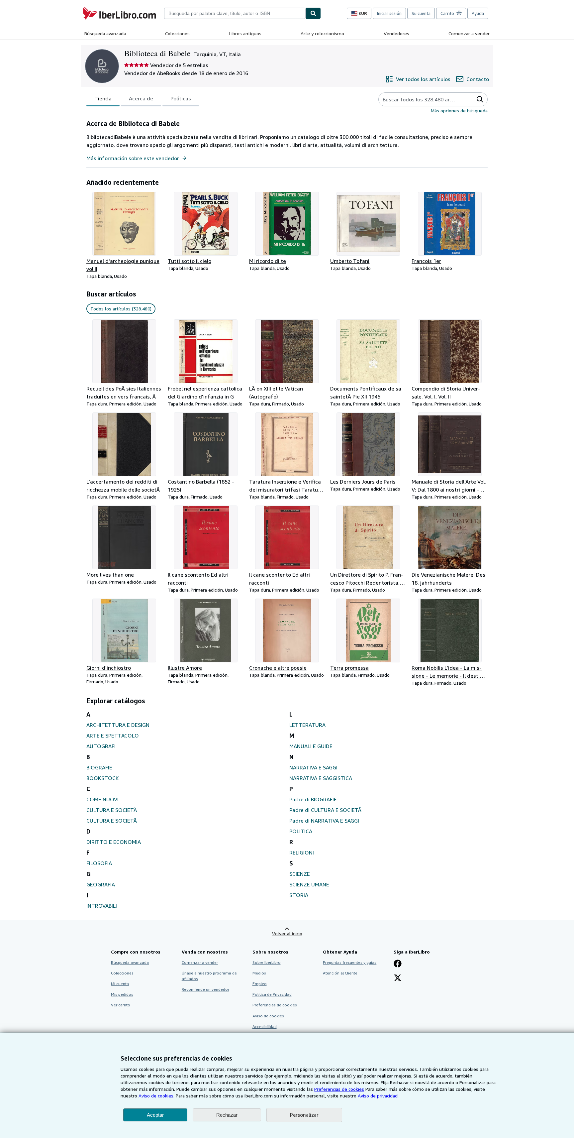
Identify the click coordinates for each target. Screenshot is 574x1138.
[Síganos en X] (398, 978)
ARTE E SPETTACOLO (112, 735)
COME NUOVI (102, 799)
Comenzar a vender (469, 33)
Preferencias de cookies (339, 1089)
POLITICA (300, 831)
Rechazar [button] (227, 1115)
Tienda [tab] (103, 98)
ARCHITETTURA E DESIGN (117, 725)
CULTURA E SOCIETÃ (111, 820)
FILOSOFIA (99, 863)
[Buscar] (313, 13)
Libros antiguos (245, 33)
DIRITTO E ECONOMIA (113, 842)
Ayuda (478, 13)
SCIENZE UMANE (309, 884)
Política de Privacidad (272, 994)
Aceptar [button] (155, 1115)
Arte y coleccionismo (322, 33)
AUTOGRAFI (101, 746)
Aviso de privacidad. (378, 1095)
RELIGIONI (301, 852)
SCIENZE (299, 873)
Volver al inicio (287, 933)
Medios (259, 972)
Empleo (259, 983)
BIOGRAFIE (99, 767)
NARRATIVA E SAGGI (313, 767)
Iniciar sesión (389, 13)
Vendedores (396, 33)
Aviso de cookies (268, 1015)
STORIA (298, 895)
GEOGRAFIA (100, 884)
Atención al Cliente (340, 972)
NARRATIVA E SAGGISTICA (320, 778)
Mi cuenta (120, 983)
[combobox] (235, 13)
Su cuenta (421, 13)
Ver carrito (120, 1004)
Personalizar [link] (304, 1115)
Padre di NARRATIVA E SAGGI (324, 820)
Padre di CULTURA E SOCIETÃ (325, 810)
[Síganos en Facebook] (398, 964)
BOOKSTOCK (102, 778)
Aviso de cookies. (156, 1095)
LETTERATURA (307, 725)
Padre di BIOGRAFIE (313, 799)
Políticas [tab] (180, 98)
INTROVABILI (101, 905)
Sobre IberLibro (266, 962)
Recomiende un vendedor (205, 989)
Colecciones (177, 33)
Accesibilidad (264, 1026)
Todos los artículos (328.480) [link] (120, 308)
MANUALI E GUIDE (311, 746)
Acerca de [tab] (141, 98)
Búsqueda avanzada (105, 33)
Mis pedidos (122, 994)
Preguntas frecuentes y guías (349, 962)
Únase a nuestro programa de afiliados (209, 975)
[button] (480, 99)
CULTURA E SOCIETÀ (111, 810)
